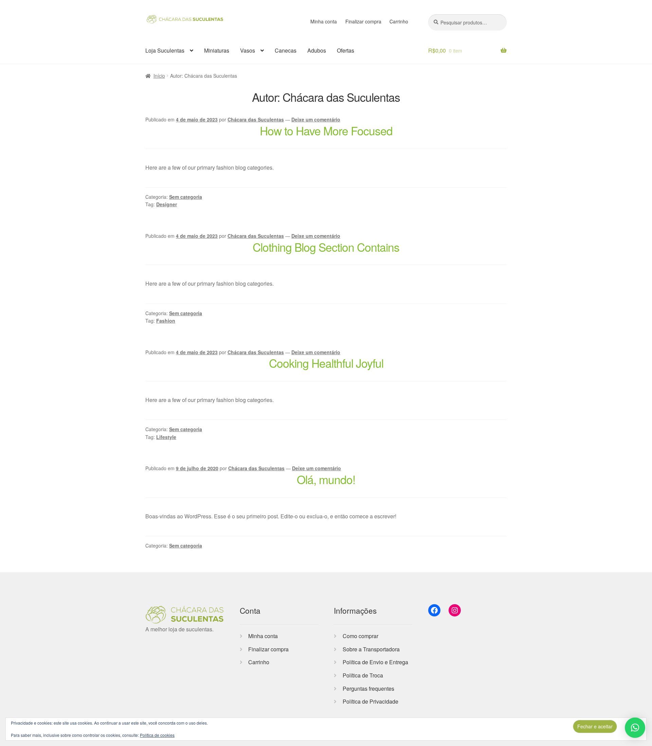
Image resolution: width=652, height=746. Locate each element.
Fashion (165, 320)
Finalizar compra (363, 21)
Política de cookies (157, 735)
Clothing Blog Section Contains (326, 246)
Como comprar (360, 636)
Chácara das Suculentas (256, 119)
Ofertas (345, 50)
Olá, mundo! (326, 479)
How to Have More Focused (326, 130)
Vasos (247, 50)
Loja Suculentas (164, 50)
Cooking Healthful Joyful (326, 363)
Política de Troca (363, 675)
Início (159, 75)
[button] (635, 728)
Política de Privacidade (370, 701)
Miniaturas (216, 50)
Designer (166, 204)
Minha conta (323, 21)
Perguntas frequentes (368, 688)
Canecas (285, 50)
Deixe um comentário (315, 119)
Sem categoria (185, 196)
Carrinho (399, 21)
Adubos (316, 50)
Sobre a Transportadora (371, 649)
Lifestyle (166, 437)
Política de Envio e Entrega (375, 662)
